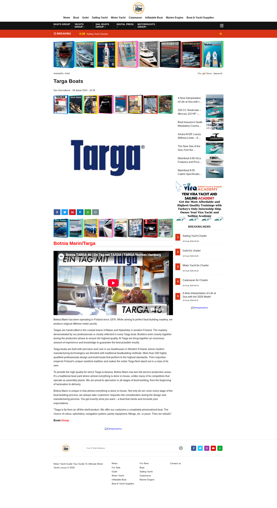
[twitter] (64, 212)
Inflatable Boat (154, 17)
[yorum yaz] (95, 212)
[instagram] (206, 448)
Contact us (175, 463)
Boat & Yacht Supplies (200, 17)
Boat (76, 17)
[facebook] (57, 212)
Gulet (85, 17)
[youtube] (213, 448)
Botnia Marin (61, 319)
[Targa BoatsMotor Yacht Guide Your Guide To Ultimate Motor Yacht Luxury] (138, 8)
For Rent (144, 463)
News (66, 17)
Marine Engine (174, 17)
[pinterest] (80, 212)
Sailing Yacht (100, 17)
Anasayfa (58, 73)
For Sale (116, 467)
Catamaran (135, 17)
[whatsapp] (219, 448)
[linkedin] (72, 212)
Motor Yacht (118, 17)
